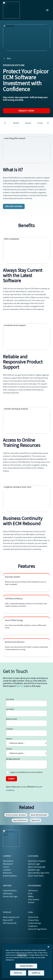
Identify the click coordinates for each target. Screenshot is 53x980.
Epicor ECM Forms (20, 820)
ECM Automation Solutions (16, 815)
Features (28, 123)
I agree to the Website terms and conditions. (26, 772)
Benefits (16, 123)
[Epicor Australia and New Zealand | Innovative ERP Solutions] (11, 10)
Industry (9, 739)
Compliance (33, 926)
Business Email (11, 719)
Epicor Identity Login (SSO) (38, 873)
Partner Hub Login (10, 896)
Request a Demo (26, 111)
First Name (10, 699)
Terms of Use (33, 917)
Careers (6, 867)
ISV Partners (8, 893)
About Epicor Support (36, 861)
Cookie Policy (22, 955)
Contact (40, 123)
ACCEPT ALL (36, 973)
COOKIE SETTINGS (26, 966)
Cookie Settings (34, 923)
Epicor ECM (36, 820)
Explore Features (14, 206)
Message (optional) (13, 759)
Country (9, 749)
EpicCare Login (34, 864)
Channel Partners (10, 890)
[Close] (48, 947)
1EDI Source (33, 890)
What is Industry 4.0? (11, 917)
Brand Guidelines (10, 876)
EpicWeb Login (34, 870)
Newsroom (7, 873)
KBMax (30, 896)
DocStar (31, 902)
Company (9, 729)
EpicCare (20, 686)
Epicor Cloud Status (36, 876)
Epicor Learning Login (36, 867)
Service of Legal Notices (37, 929)
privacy (23, 787)
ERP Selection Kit (9, 923)
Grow (30, 893)
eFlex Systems (33, 899)
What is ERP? (8, 920)
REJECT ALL (18, 973)
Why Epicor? (8, 864)
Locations (7, 870)
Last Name (10, 709)
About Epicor (8, 861)
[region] (27, 961)
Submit (11, 779)
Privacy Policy (33, 920)
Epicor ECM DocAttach (39, 815)
